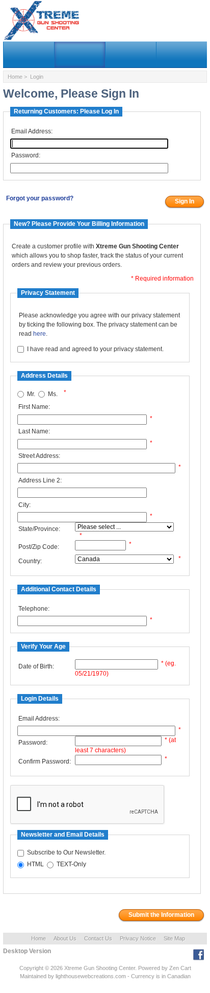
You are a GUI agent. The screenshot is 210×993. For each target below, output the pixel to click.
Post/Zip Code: (38, 546)
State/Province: (39, 529)
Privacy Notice (138, 938)
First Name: (34, 406)
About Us (65, 938)
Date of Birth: (36, 666)
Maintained (33, 976)
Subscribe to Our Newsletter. (66, 853)
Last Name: (34, 431)
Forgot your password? (39, 198)
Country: (30, 561)
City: (24, 505)
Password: (25, 155)
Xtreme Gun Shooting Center (99, 968)
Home (15, 77)
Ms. (53, 394)
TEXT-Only (71, 864)
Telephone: (33, 608)
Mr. (31, 394)
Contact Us (98, 938)
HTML (35, 864)
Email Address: (31, 131)
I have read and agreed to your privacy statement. (95, 349)
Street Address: (39, 455)
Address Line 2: (40, 480)
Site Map (174, 938)
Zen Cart (180, 968)
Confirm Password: (44, 761)
